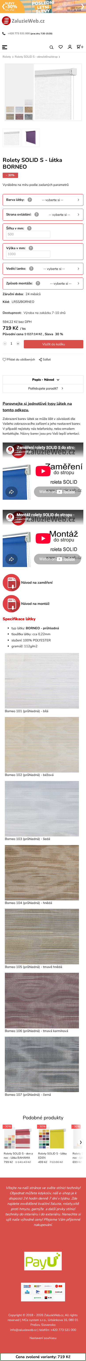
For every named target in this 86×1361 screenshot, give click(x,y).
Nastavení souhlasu (43, 1338)
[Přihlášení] (69, 47)
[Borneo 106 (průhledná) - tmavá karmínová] (42, 1000)
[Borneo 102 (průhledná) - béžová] (42, 744)
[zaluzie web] (23, 20)
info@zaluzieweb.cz (23, 1330)
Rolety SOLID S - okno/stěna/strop (36, 57)
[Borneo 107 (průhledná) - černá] (42, 1064)
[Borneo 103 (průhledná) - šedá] (42, 808)
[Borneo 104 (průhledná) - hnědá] (42, 872)
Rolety (7, 57)
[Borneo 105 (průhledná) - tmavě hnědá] (42, 936)
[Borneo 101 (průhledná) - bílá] (42, 680)
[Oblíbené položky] (60, 47)
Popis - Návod (43, 379)
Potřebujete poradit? (43, 388)
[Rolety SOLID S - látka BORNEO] (43, 92)
